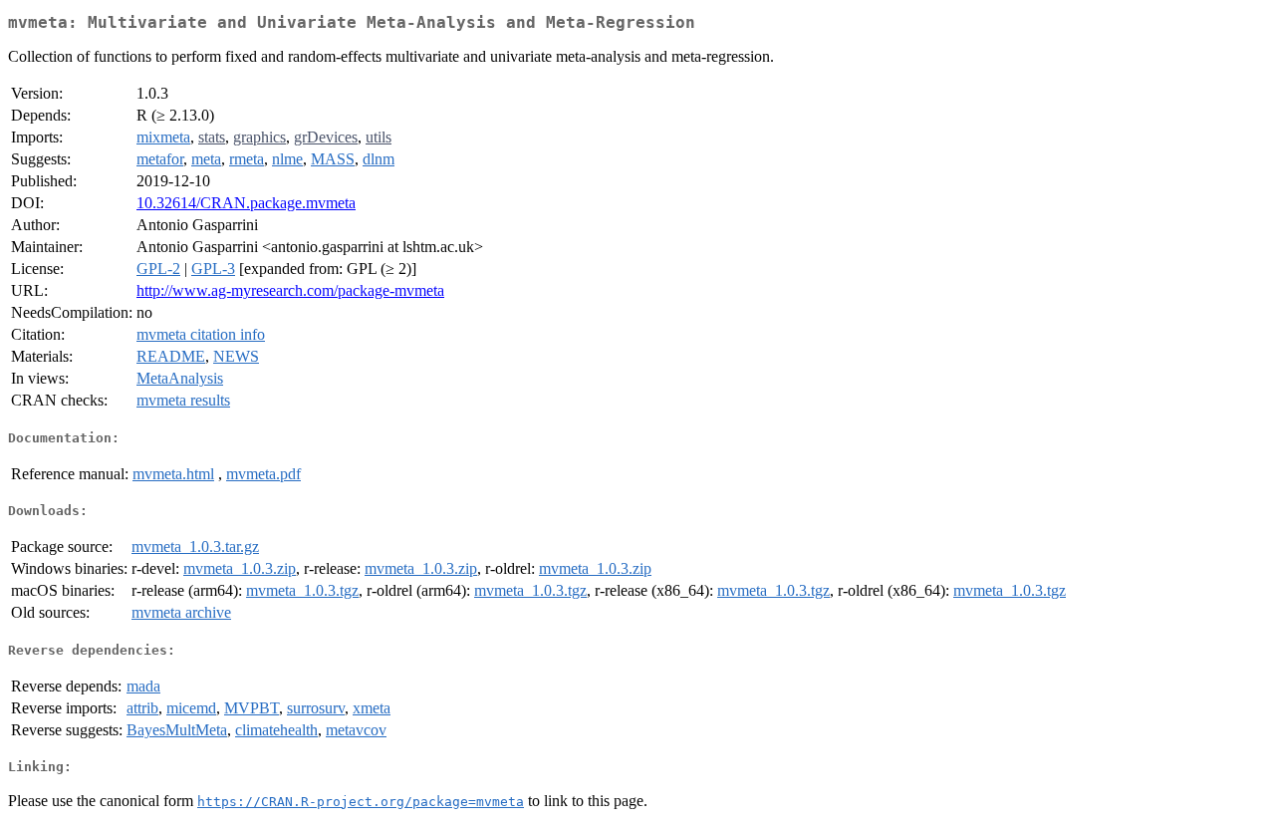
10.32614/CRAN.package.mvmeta (246, 202)
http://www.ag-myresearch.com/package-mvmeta (290, 290)
